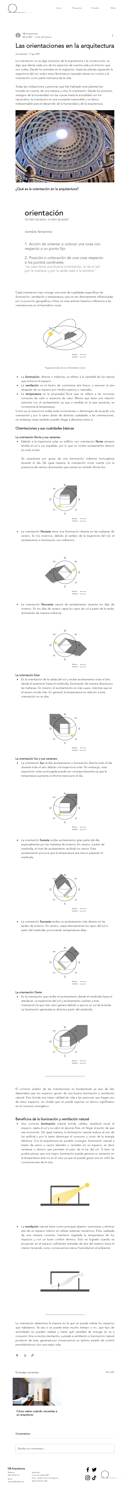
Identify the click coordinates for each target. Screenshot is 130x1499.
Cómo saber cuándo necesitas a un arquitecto (36, 1412)
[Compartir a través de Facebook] (17, 1355)
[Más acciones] (112, 35)
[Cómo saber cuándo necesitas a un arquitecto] (37, 1392)
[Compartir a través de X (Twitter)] (24, 1355)
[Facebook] (88, 1470)
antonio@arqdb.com (16, 1481)
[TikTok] (94, 1478)
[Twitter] (94, 1470)
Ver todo (110, 1371)
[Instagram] (88, 1478)
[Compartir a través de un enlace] (32, 1355)
